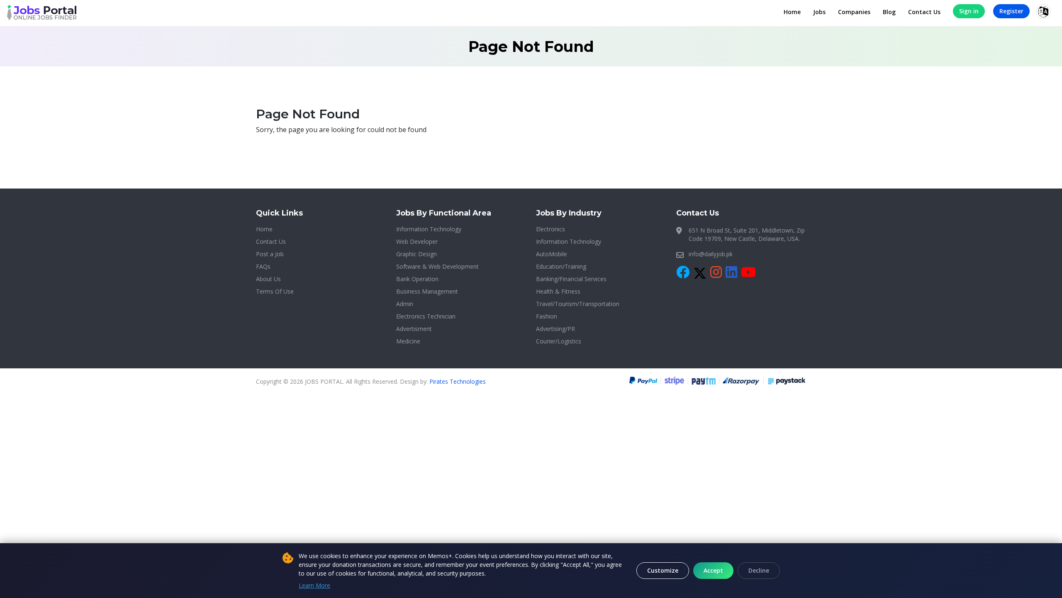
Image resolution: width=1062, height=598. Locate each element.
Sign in (969, 11)
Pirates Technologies (457, 381)
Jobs (819, 12)
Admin (404, 304)
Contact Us (924, 12)
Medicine (408, 341)
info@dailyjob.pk (711, 254)
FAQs (263, 266)
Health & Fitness (558, 291)
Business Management (427, 291)
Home (792, 12)
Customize (662, 570)
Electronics (550, 229)
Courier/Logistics (558, 341)
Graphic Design (416, 254)
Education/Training (561, 266)
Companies (854, 12)
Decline (758, 570)
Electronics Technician (425, 316)
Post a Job (270, 254)
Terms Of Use (275, 291)
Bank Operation (417, 279)
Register (1011, 11)
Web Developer (417, 241)
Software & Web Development (437, 266)
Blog (889, 12)
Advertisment (414, 329)
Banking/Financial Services (571, 279)
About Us (268, 279)
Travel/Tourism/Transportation (577, 304)
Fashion (546, 316)
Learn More (314, 585)
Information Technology (428, 229)
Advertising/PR (555, 329)
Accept (713, 570)
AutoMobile (551, 254)
